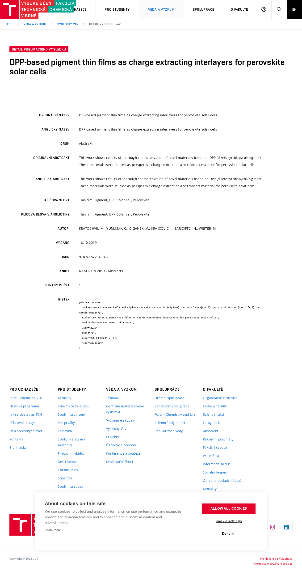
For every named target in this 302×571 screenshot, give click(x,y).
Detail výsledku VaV (105, 24)
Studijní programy (72, 414)
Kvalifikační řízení (119, 461)
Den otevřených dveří (26, 431)
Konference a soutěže (123, 453)
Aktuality (64, 398)
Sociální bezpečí (215, 472)
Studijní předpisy (71, 486)
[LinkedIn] (287, 527)
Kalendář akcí (213, 414)
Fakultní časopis (215, 447)
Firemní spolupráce (170, 398)
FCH (10, 24)
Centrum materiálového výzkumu (125, 409)
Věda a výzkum (161, 9)
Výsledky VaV (67, 24)
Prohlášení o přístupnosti (276, 558)
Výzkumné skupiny (120, 420)
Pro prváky (66, 422)
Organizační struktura (220, 398)
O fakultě (239, 9)
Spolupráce (203, 9)
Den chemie (67, 461)
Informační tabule (217, 464)
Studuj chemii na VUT (26, 398)
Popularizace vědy (169, 431)
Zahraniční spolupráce (172, 406)
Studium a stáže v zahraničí (72, 442)
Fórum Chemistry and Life (175, 414)
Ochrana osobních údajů (222, 480)
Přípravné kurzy (21, 422)
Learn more (53, 530)
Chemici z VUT (69, 470)
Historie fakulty (215, 406)
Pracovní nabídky (71, 453)
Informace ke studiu (73, 406)
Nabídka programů (24, 406)
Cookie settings (229, 521)
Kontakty (16, 439)
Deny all (228, 533)
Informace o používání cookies (273, 563)
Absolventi (211, 431)
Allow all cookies (228, 508)
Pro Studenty (117, 9)
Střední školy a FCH (170, 422)
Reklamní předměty (218, 439)
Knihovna (65, 431)
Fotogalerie (212, 422)
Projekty (112, 437)
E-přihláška (18, 447)
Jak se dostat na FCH (25, 414)
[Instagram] (272, 527)
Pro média (211, 455)
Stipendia (65, 478)
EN (294, 9)
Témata (112, 398)
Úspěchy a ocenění (121, 445)
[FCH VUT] (26, 9)
